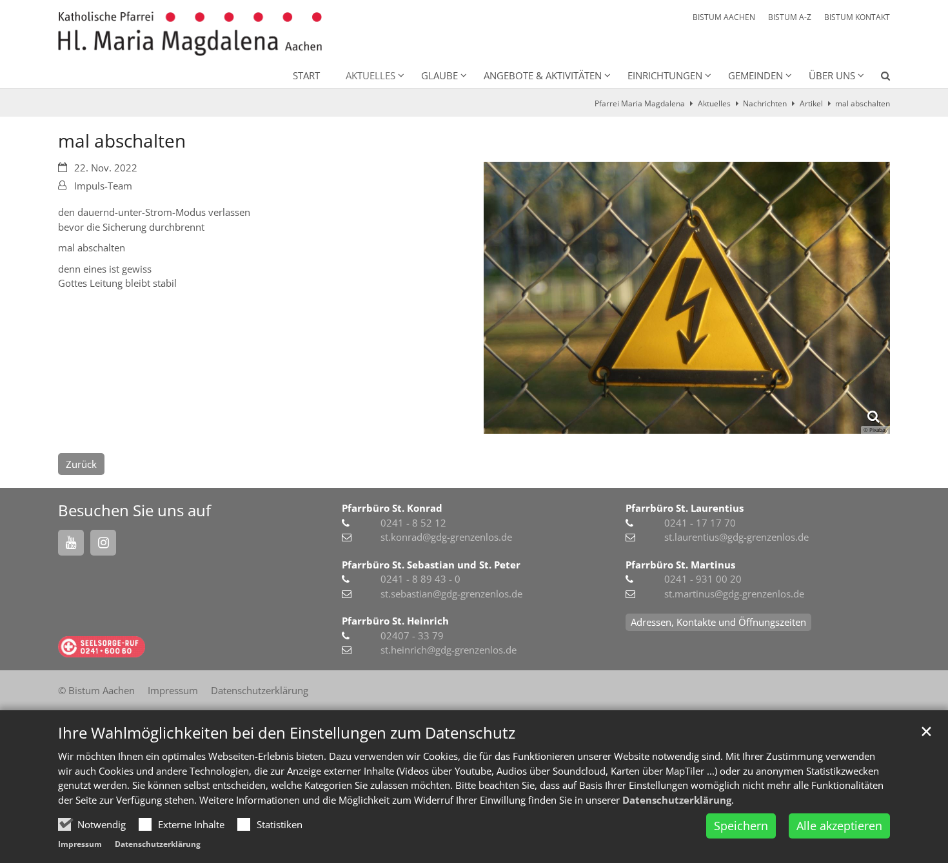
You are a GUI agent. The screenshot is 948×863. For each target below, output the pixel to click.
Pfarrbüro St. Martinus (680, 564)
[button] (877, 78)
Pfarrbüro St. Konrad (392, 507)
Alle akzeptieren (839, 825)
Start (306, 75)
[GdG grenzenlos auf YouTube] (71, 543)
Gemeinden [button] (755, 75)
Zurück (81, 464)
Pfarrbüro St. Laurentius (685, 507)
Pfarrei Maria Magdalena (640, 103)
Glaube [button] (439, 75)
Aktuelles (714, 103)
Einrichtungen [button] (664, 75)
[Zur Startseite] (190, 34)
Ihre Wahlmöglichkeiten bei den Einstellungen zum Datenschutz (286, 732)
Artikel (811, 103)
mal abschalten (862, 103)
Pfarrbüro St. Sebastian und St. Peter (431, 564)
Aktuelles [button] (370, 75)
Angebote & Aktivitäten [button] (543, 75)
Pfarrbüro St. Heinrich (395, 620)
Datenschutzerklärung (676, 799)
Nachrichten (765, 103)
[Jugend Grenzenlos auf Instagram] (103, 543)
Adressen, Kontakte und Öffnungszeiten (718, 622)
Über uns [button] (832, 75)
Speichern (741, 825)
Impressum (80, 844)
